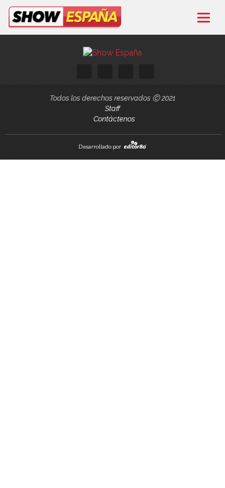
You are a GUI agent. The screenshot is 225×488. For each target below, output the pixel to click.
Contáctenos (114, 118)
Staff (112, 108)
